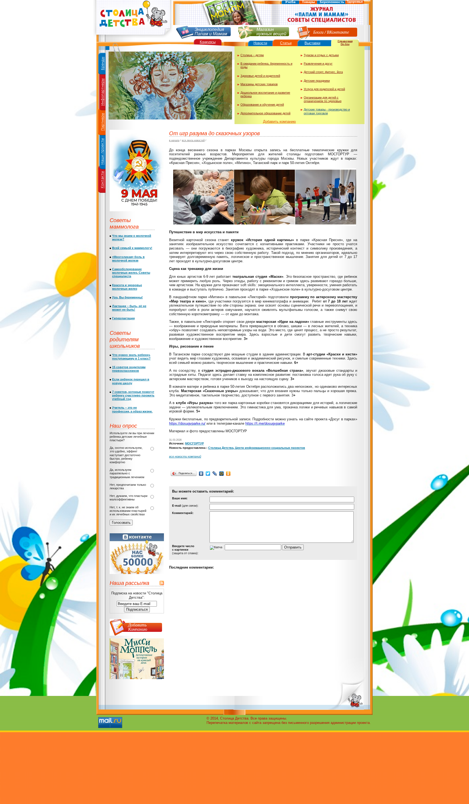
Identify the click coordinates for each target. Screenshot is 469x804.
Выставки (312, 43)
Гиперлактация (123, 318)
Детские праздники (317, 80)
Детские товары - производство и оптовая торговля (327, 111)
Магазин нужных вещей (271, 31)
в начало (174, 140)
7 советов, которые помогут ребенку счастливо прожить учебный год (133, 395)
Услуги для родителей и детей (324, 89)
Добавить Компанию (137, 627)
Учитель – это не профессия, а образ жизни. (132, 409)
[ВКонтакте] (201, 473)
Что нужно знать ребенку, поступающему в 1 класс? (131, 356)
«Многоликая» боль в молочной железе (128, 258)
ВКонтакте (338, 32)
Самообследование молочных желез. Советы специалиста (131, 272)
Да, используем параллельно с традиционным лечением (127, 473)
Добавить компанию (279, 121)
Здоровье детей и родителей (260, 75)
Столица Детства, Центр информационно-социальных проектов (256, 447)
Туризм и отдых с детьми (321, 55)
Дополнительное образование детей (265, 113)
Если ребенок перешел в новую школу (130, 381)
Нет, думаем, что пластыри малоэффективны (128, 497)
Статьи (285, 43)
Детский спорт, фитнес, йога (323, 72)
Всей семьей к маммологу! (132, 248)
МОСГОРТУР (194, 443)
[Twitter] (208, 473)
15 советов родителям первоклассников (128, 368)
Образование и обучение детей (262, 104)
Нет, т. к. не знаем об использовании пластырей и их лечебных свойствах (128, 511)
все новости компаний (185, 456)
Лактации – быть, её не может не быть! (129, 307)
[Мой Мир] (221, 473)
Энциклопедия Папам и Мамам (211, 31)
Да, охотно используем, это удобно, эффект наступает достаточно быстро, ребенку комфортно (126, 455)
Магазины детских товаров (259, 84)
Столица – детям (252, 55)
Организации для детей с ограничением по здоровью (322, 99)
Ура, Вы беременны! (127, 297)
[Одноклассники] (228, 473)
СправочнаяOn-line (345, 43)
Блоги (318, 32)
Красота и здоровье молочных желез (127, 286)
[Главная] (133, 37)
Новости (260, 43)
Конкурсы (208, 42)
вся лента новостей (193, 140)
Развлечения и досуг (318, 63)
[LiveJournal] (215, 473)
